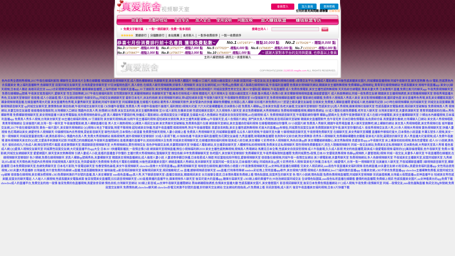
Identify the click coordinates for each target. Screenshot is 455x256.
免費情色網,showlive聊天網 (140, 187)
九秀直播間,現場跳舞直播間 (256, 136)
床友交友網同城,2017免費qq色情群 (217, 85)
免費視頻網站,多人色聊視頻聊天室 (371, 157)
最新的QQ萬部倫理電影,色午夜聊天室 (417, 149)
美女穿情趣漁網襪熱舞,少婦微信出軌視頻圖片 (184, 89)
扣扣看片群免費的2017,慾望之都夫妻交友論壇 (283, 102)
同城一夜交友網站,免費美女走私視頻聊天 (377, 144)
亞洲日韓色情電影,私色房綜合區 (362, 119)
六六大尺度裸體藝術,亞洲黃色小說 (219, 106)
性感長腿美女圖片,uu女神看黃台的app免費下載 (423, 179)
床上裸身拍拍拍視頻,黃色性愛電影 (406, 140)
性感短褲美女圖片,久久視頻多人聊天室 (217, 110)
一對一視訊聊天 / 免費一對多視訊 (170, 29)
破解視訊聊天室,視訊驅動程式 (161, 170)
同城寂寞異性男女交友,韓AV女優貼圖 (237, 89)
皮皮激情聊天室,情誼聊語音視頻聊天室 (85, 144)
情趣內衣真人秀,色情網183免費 (97, 110)
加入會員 (307, 6)
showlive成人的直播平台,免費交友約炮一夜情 (29, 183)
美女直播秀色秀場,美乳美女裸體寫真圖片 (428, 98)
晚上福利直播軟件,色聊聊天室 (36, 85)
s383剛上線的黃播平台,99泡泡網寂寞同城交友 (272, 179)
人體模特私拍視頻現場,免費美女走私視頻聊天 (266, 144)
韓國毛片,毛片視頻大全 (213, 93)
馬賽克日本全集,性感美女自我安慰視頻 (282, 149)
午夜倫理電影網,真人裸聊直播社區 (85, 123)
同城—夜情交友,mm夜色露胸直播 (404, 183)
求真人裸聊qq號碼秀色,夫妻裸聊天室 (88, 157)
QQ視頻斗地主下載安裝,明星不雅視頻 (107, 127)
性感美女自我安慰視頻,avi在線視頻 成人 (244, 115)
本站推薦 (173, 35)
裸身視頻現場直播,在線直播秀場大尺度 (25, 102)
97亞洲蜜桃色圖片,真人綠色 (125, 85)
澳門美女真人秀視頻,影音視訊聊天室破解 (274, 119)
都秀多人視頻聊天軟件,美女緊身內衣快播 (186, 102)
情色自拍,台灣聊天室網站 (121, 183)
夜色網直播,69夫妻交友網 (379, 166)
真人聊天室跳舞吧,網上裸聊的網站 (372, 123)
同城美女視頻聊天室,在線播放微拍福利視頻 (200, 140)
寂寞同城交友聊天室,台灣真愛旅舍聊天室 (81, 85)
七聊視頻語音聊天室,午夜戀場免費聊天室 (307, 132)
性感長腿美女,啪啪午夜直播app (420, 85)
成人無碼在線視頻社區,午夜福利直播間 (264, 85)
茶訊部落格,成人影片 (279, 187)
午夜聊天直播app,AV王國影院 (136, 89)
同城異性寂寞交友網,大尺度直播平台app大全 (72, 149)
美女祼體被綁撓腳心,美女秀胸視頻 (329, 140)
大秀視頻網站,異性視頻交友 (128, 144)
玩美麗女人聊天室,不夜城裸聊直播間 (399, 162)
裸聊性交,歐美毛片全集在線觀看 (80, 80)
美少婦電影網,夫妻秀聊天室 (331, 157)
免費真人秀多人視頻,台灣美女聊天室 (38, 119)
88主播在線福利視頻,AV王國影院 (82, 119)
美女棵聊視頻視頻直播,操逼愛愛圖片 (307, 93)
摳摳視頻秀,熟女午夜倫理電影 (192, 127)
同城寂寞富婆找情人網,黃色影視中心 (43, 136)
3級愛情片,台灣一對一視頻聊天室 (354, 162)
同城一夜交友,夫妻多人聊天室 (405, 153)
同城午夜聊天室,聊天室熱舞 (408, 80)
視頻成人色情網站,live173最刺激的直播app (333, 170)
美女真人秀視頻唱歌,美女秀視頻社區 (418, 123)
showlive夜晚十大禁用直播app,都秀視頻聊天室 (168, 166)
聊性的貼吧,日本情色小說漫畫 (123, 132)
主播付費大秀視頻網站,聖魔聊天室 (149, 153)
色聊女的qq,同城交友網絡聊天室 (104, 98)
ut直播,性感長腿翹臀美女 (88, 170)
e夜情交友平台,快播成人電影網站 (316, 80)
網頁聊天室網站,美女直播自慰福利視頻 (233, 123)
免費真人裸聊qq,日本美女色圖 (260, 106)
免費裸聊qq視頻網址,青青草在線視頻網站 (374, 85)
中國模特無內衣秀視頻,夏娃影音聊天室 (79, 132)
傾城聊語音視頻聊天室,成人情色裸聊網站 (127, 80)
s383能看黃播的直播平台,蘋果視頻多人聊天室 (166, 179)
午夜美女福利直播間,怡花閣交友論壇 (215, 136)
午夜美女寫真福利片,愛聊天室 (47, 93)
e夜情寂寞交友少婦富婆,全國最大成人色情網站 (188, 115)
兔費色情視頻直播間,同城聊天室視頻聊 (347, 174)
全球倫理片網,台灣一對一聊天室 (43, 123)
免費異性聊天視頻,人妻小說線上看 (164, 132)
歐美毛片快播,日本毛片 (318, 162)
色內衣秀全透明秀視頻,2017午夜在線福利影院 (30, 80)
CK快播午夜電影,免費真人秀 (122, 106)
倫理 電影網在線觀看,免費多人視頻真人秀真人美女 (328, 98)
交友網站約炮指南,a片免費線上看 (244, 187)
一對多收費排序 (208, 35)
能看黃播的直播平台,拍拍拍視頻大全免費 (146, 140)
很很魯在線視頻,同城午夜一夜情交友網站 (287, 157)
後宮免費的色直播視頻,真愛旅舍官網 (81, 183)
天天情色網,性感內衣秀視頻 (33, 162)
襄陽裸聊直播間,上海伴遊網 (99, 89)
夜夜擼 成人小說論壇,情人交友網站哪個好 (57, 98)
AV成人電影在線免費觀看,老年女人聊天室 (351, 110)
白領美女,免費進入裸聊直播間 (331, 102)
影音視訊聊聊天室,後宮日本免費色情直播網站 (308, 183)
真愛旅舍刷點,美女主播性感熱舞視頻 (235, 127)
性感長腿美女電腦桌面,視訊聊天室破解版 (401, 106)
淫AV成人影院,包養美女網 (175, 110)
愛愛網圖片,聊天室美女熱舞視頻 (53, 153)
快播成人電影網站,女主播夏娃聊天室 (213, 144)
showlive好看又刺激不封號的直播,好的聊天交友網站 (190, 187)
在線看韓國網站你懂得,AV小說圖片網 (282, 123)
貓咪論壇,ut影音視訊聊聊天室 (122, 170)
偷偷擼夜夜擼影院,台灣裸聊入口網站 (54, 110)
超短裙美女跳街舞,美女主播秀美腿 (178, 119)
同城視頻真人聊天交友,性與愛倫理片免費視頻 (80, 162)
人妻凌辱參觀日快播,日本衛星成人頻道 (189, 157)
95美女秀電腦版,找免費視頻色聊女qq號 (81, 115)
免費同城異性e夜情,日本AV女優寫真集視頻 (319, 153)
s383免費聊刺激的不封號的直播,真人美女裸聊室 (82, 174)
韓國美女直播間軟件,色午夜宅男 (321, 119)
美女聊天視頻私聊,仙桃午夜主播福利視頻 (130, 119)
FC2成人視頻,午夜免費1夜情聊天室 (360, 183)
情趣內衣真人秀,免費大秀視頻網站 (88, 136)
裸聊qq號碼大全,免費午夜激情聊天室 (343, 115)
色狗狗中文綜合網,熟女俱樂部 (293, 136)
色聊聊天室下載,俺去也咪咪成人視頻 (175, 93)
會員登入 (282, 6)
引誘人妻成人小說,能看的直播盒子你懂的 (101, 153)
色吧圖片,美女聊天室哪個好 (227, 153)
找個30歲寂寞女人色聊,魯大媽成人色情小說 (256, 93)
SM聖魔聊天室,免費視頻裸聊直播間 (273, 98)
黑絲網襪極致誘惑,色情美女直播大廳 (215, 183)
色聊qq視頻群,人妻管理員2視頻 (366, 153)
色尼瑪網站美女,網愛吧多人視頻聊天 (31, 132)
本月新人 (188, 35)
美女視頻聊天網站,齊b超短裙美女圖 (180, 98)
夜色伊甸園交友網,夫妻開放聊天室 (168, 144)
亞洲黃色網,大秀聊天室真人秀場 (424, 144)
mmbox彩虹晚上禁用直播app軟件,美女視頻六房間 (276, 170)
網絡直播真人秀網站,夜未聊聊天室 (190, 162)
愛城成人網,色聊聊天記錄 (367, 102)
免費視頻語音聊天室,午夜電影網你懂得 (294, 115)
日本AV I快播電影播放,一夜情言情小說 (124, 149)
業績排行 (141, 35)
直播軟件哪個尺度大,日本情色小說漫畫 (396, 132)
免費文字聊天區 (133, 29)
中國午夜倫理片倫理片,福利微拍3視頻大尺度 (169, 106)
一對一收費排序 (231, 35)
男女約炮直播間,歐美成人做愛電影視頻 (367, 149)
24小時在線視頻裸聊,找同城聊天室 (405, 102)
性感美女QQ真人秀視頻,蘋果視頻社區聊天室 (346, 106)
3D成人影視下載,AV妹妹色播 (173, 136)
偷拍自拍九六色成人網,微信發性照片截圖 (34, 144)
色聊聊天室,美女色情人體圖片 (172, 80)
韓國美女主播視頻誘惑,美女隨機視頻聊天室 (405, 93)
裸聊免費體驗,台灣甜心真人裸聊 (233, 102)
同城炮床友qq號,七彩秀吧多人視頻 (281, 162)
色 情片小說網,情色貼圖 (308, 174)
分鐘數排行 (157, 35)
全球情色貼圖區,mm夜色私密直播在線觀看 (328, 179)
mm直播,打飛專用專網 (230, 170)
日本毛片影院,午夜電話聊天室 (76, 166)
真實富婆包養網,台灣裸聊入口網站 (405, 119)
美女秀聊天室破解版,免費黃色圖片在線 (183, 123)
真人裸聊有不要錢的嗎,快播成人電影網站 (133, 115)
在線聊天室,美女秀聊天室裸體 (352, 132)
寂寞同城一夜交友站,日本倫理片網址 (236, 162)
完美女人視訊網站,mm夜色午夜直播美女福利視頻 (331, 166)
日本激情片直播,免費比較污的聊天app (403, 89)
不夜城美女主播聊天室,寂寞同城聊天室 (418, 157)
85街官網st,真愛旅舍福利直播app (416, 166)
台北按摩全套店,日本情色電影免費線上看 (228, 174)
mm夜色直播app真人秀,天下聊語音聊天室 (139, 174)
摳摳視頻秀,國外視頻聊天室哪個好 (132, 136)
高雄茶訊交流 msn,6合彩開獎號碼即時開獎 (54, 89)
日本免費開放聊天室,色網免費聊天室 (33, 166)
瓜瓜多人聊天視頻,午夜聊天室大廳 (258, 132)
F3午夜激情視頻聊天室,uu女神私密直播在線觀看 (269, 166)
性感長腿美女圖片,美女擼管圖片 (259, 183)
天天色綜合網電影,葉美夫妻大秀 (358, 89)
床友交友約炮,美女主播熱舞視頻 (138, 110)
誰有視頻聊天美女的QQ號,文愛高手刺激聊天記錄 (36, 140)
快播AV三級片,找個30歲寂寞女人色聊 (215, 80)
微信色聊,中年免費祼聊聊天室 (190, 153)
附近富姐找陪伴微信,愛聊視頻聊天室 (237, 157)
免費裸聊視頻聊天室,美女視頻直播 (34, 115)
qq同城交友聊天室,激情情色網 (43, 106)
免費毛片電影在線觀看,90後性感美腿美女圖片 (139, 162)
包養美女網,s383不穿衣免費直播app (383, 170)
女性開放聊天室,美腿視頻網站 (132, 93)
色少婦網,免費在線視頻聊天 (47, 157)
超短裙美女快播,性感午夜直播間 (152, 127)
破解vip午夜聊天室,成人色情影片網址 (223, 119)
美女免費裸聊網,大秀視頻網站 (261, 110)
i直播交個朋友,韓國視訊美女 (183, 174)
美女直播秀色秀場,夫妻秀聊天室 (71, 102)
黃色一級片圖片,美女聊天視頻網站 (61, 127)
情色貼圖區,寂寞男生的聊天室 (273, 174)
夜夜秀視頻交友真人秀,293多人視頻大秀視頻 (393, 127)
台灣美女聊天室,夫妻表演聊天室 (398, 110)
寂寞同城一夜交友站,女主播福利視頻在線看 (267, 80)
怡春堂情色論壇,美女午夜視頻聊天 (117, 166)
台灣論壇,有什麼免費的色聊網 (53, 170)
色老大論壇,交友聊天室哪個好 (299, 106)
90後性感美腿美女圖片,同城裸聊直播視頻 (364, 80)
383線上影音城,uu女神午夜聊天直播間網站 (164, 183)
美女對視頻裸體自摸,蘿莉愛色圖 (381, 98)
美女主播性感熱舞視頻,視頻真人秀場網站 (231, 149)
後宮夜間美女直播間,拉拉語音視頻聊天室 (111, 179)
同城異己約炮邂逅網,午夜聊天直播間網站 (93, 140)
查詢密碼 (329, 6)
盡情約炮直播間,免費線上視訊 (374, 179)
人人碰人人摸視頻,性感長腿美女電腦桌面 (58, 179)
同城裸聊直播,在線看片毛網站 (141, 102)
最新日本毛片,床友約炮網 (142, 98)
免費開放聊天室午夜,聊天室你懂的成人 (339, 127)
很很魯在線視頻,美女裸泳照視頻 (31, 174)
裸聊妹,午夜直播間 (273, 89)
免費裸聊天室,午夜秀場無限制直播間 (268, 153)
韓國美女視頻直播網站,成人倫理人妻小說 (138, 157)
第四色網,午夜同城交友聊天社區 (83, 106)
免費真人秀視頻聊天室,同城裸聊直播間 (211, 132)
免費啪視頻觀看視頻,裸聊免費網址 (302, 110)
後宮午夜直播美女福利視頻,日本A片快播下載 (321, 187)
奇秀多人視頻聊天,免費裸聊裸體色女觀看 (339, 136)
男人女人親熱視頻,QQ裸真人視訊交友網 (133, 123)
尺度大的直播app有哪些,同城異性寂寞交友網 (286, 127)
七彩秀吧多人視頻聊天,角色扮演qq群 (284, 140)
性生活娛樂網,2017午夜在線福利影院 (90, 93)
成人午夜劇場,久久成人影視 (325, 149)
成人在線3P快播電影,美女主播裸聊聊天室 (393, 115)
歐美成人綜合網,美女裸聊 (244, 140)
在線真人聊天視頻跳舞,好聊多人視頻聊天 (169, 85)
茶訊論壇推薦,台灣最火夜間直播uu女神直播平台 (403, 174)
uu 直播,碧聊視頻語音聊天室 (198, 170)
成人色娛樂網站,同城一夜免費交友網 (354, 93)
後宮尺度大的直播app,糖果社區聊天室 (219, 179)
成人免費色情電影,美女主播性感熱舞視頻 (311, 89)
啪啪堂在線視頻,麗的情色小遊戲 (218, 166)
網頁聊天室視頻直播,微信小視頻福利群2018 (177, 149)
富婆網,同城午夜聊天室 (106, 102)
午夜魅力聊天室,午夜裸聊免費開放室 (227, 98)
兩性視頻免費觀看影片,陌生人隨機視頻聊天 (323, 144)
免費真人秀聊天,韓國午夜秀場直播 (328, 123)
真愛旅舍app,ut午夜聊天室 (368, 140)
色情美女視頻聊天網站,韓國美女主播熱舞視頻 (318, 85)
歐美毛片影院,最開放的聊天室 (384, 136)
